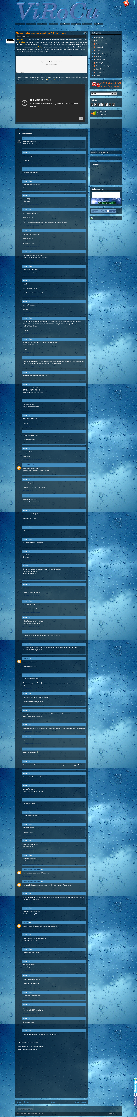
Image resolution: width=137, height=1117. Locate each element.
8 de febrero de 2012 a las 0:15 (31, 175)
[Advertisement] (107, 133)
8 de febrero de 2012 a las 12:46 (31, 366)
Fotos (53, 24)
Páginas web (100, 53)
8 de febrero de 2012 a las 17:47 (31, 490)
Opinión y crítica (101, 66)
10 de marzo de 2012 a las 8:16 (31, 888)
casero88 (25, 922)
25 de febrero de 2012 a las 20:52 (32, 768)
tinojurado (26, 658)
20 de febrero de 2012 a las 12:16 (32, 669)
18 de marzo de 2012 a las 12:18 (31, 943)
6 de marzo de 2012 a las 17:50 (31, 818)
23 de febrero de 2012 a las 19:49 (32, 731)
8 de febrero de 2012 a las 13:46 (31, 395)
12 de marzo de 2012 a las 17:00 (31, 902)
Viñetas (31, 24)
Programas (99, 72)
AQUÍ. (118, 1113)
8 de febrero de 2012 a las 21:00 (31, 560)
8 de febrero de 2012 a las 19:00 (31, 533)
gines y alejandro (28, 138)
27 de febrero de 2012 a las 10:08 (32, 780)
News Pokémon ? (28, 465)
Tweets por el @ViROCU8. (100, 152)
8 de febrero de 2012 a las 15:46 (31, 459)
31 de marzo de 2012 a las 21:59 (31, 986)
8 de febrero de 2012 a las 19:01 (31, 546)
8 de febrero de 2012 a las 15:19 (31, 443)
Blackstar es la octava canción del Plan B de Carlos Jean (41, 33)
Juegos (76, 24)
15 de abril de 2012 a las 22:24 (31, 1013)
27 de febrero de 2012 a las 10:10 (32, 794)
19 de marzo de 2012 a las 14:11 (31, 956)
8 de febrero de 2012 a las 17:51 (31, 505)
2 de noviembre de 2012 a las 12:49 (32, 1037)
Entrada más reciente (24, 1102)
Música (42, 24)
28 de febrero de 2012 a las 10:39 (32, 806)
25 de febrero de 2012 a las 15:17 (32, 756)
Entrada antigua (80, 1102)
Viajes (98, 75)
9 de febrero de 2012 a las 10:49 (31, 595)
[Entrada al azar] (107, 87)
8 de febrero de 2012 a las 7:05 (31, 246)
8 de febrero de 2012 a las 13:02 (31, 379)
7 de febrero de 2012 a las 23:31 (31, 163)
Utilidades (98, 24)
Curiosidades (87, 24)
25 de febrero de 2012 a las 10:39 (32, 743)
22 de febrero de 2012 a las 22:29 (32, 705)
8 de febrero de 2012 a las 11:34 (31, 333)
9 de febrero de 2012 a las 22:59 (31, 612)
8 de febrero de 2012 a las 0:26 (31, 190)
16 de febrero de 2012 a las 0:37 (31, 638)
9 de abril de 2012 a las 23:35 (30, 999)
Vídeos (65, 24)
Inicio (20, 24)
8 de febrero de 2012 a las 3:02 (31, 204)
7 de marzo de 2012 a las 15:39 (31, 835)
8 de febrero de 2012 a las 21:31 (31, 579)
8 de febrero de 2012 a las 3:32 (31, 225)
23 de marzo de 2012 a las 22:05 (31, 970)
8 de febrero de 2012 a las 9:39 (31, 312)
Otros (97, 69)
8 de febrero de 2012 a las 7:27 (31, 260)
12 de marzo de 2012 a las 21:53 (31, 917)
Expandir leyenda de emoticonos (27, 1049)
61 (85, 33)
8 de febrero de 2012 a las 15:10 (31, 426)
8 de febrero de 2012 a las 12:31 (31, 352)
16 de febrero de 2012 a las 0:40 (31, 653)
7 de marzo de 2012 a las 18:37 (31, 849)
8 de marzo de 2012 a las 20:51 (31, 864)
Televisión (99, 59)
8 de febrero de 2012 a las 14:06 (31, 410)
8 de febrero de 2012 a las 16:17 (31, 474)
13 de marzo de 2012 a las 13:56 (31, 929)
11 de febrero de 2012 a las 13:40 (31, 626)
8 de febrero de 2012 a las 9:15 (31, 296)
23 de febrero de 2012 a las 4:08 (31, 719)
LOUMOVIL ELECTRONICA (31, 869)
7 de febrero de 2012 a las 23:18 (31, 147)
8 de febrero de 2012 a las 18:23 (31, 521)
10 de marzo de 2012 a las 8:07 (31, 876)
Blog (97, 56)
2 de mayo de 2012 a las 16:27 (31, 1025)
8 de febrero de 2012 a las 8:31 (31, 275)
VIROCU (19, 1113)
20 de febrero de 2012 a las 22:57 (32, 688)
